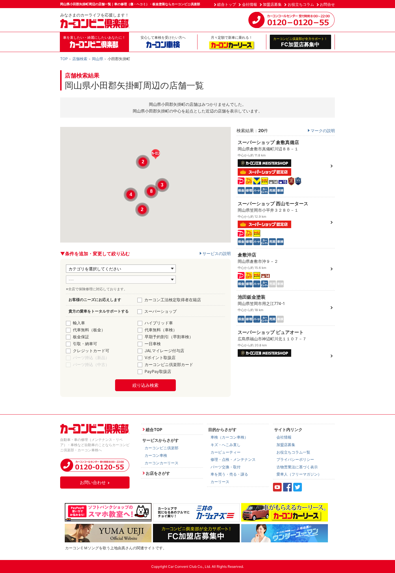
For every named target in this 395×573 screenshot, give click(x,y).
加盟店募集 (272, 4)
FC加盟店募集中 (300, 42)
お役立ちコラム (301, 4)
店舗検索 (79, 58)
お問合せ (327, 4)
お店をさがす (158, 473)
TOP (64, 58)
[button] (155, 154)
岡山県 (97, 58)
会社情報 (249, 4)
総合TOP (154, 429)
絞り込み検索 (145, 385)
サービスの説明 (216, 253)
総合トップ (226, 4)
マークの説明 (323, 130)
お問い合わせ (93, 482)
